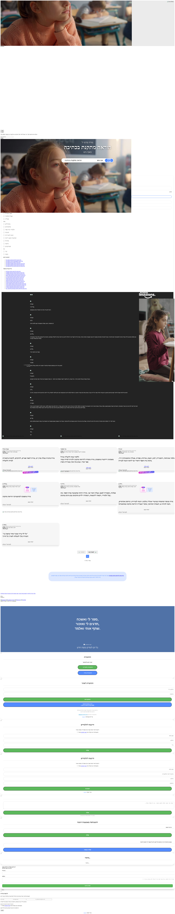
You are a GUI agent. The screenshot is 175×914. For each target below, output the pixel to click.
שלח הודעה (87, 885)
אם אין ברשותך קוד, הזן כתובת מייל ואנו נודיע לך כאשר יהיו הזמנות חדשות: (156, 842)
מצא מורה (109, 160)
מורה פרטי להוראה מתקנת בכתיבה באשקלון (15, 273)
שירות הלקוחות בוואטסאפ (83, 714)
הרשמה (83, 716)
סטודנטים (8, 246)
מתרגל (7, 241)
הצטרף (87, 788)
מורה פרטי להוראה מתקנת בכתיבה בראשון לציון (16, 284)
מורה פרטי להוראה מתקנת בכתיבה (13, 271)
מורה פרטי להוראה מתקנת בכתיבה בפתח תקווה (16, 283)
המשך (2, 910)
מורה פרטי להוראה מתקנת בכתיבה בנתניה (15, 282)
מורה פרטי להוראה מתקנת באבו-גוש (13, 259)
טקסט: (3, 876)
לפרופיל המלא (7, 470)
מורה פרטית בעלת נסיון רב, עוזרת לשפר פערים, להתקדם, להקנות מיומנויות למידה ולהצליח (29, 459)
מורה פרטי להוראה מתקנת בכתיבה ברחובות (15, 286)
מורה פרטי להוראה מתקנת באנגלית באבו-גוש (15, 263)
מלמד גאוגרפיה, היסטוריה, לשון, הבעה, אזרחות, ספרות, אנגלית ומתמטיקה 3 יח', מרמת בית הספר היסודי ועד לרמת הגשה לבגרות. (146, 459)
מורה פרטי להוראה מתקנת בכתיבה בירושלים (15, 281)
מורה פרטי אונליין (127, 450)
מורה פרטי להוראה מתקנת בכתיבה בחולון (14, 278)
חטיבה (7, 232)
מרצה (7, 243)
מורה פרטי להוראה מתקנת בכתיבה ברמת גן (15, 287)
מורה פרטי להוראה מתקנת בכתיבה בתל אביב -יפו (16, 288)
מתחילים (7, 224)
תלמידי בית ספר (10, 229)
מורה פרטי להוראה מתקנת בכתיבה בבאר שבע (15, 275)
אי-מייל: (3, 870)
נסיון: (4, 221)
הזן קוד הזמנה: (169, 827)
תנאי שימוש (16, 593)
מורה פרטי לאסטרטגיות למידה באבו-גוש (14, 261)
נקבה (6, 254)
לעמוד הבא (91, 552)
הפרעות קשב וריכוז (10, 238)
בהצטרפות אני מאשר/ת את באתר (12, 905)
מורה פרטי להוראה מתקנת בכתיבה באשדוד (15, 272)
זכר (6, 251)
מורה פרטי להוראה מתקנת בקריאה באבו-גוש (15, 266)
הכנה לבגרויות (9, 235)
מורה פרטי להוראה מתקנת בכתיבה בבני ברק (15, 276)
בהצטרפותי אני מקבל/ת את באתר (88, 732)
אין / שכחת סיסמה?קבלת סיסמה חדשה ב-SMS (87, 704)
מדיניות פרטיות (10, 593)
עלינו (34, 593)
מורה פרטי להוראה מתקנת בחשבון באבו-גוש (15, 264)
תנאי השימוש (84, 732)
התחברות (88, 699)
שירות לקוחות (30, 593)
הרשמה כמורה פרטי (23, 593)
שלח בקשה (87, 849)
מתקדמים (8, 227)
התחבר (85, 792)
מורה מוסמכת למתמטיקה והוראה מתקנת (17, 496)
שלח (2, 138)
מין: (4, 249)
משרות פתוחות (4, 593)
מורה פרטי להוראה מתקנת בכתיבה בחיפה (14, 280)
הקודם (82, 552)
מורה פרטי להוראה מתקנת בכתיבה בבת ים (15, 277)
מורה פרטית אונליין (12, 450)
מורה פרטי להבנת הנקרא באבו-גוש (13, 262)
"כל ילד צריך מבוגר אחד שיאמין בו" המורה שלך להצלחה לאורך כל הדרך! (15, 535)
